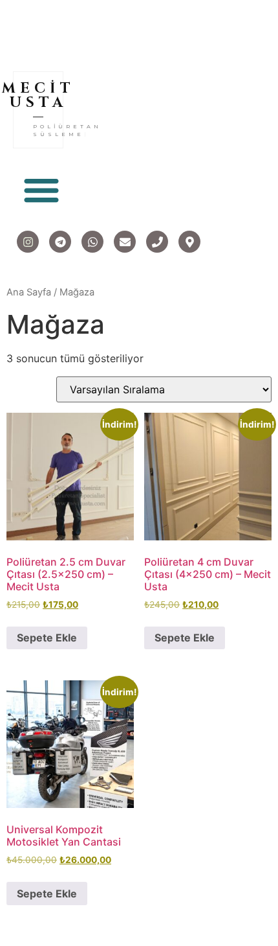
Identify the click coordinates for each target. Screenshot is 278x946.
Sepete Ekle (47, 637)
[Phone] (157, 242)
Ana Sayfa (28, 292)
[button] (41, 189)
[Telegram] (60, 242)
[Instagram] (28, 242)
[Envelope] (125, 242)
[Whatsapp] (92, 242)
